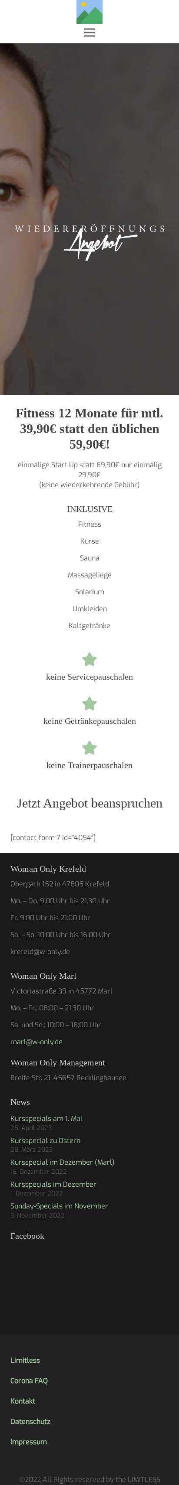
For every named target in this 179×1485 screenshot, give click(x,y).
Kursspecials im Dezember (53, 1184)
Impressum (28, 1441)
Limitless (25, 1360)
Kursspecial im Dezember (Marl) (62, 1162)
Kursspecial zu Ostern (45, 1140)
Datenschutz (30, 1421)
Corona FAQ (29, 1380)
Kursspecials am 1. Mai (46, 1118)
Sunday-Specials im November (59, 1206)
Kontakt (22, 1401)
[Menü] (89, 32)
